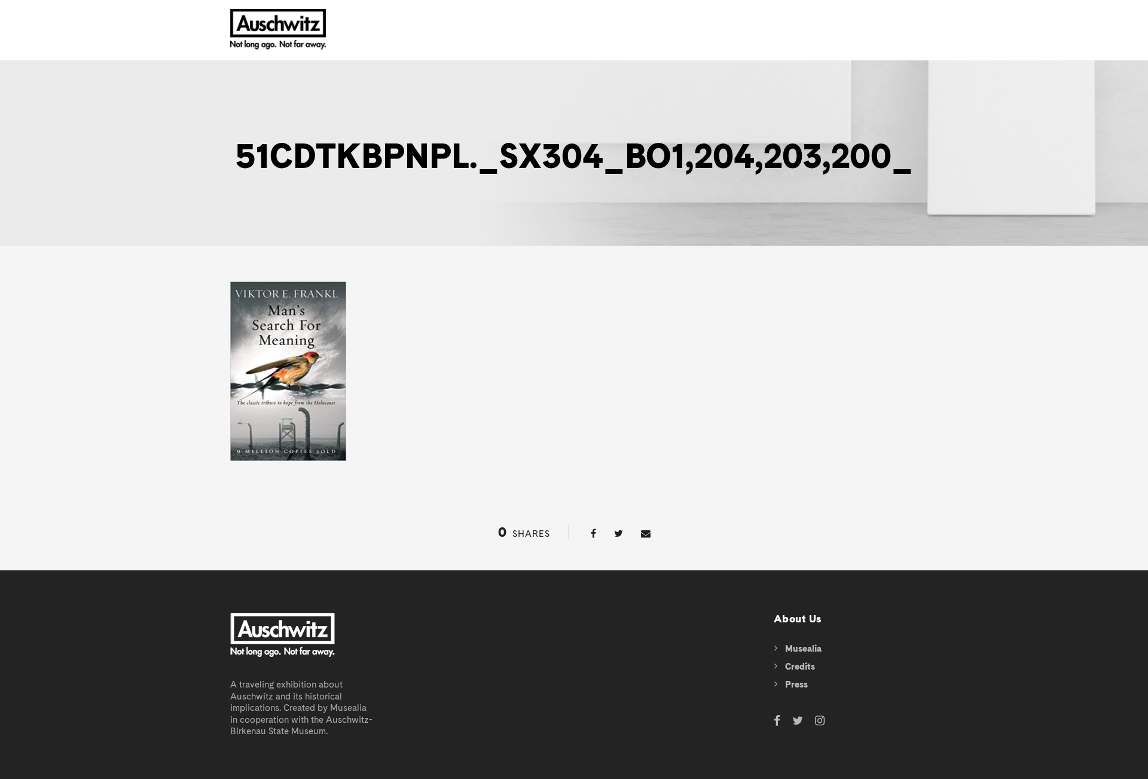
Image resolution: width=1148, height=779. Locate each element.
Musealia (803, 648)
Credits (800, 666)
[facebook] (777, 721)
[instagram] (820, 721)
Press (796, 684)
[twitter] (797, 721)
